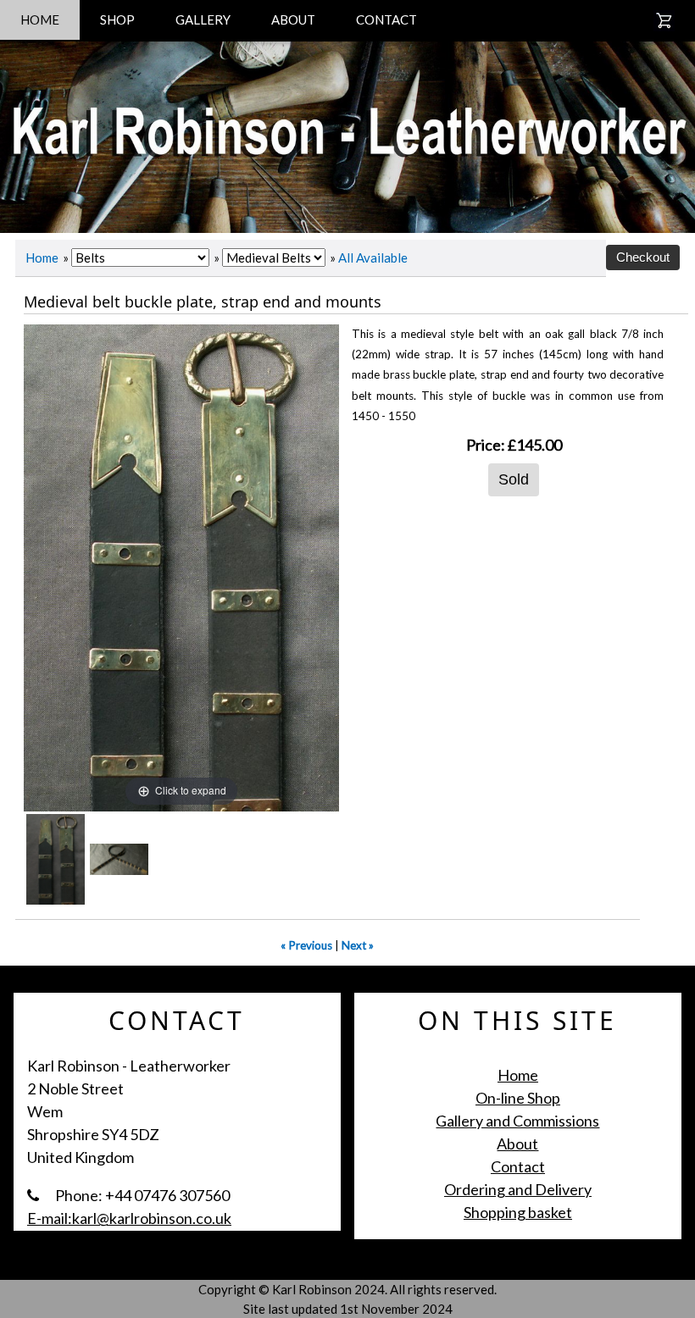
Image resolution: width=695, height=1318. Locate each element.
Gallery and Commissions (517, 1120)
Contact (518, 1166)
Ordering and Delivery (518, 1189)
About (517, 1143)
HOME (39, 19)
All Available (373, 257)
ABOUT (293, 19)
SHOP (117, 19)
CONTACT (386, 19)
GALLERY (203, 19)
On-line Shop (517, 1097)
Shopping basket (518, 1212)
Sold (513, 479)
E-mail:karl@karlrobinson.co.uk (129, 1218)
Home (41, 257)
